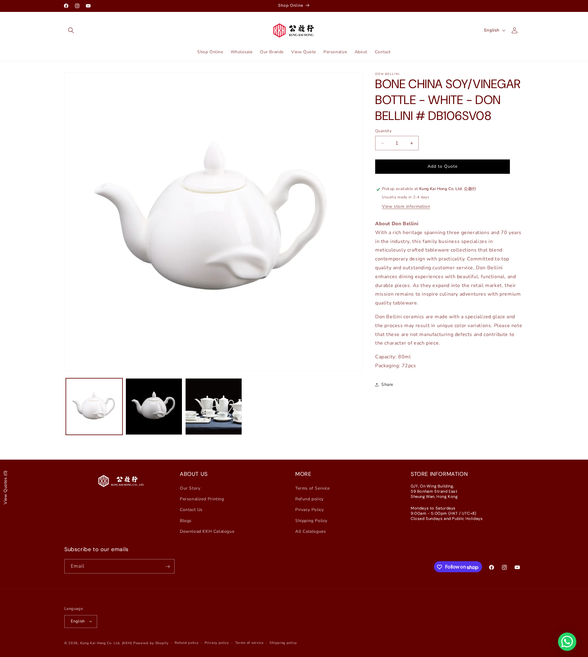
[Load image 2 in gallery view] (154, 406)
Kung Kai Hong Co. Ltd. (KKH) (106, 642)
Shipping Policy (311, 521)
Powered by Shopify (151, 642)
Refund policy (309, 499)
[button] (71, 30)
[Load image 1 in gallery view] (94, 406)
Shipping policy (283, 642)
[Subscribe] (167, 566)
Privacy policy (217, 642)
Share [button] (387, 385)
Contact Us (191, 510)
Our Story (190, 488)
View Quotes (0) (5, 487)
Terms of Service (312, 488)
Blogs (186, 521)
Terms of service (249, 642)
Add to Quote (443, 167)
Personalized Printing (202, 499)
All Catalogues (310, 531)
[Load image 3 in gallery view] (213, 406)
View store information (406, 206)
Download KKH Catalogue (207, 531)
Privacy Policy (309, 510)
